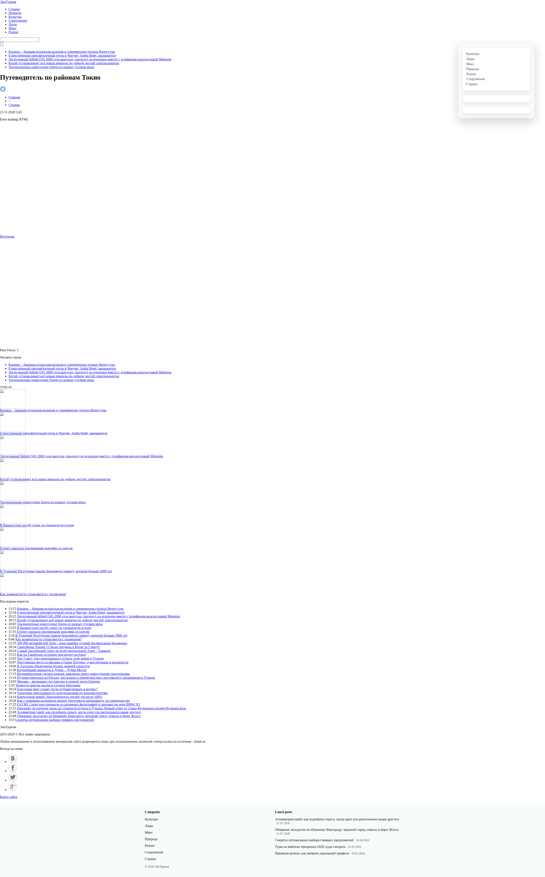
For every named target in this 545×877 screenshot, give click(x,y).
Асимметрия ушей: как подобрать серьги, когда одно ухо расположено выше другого (79, 712)
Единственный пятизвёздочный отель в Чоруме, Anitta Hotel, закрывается (62, 55)
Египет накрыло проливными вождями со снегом (36, 548)
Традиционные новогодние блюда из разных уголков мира (51, 67)
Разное (13, 32)
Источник (7, 236)
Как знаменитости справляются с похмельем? (33, 594)
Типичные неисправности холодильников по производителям (62, 693)
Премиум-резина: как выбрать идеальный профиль (312, 853)
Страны (14, 9)
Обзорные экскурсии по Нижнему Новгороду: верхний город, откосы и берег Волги (79, 716)
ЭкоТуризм (8, 2)
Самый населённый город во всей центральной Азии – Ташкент (64, 651)
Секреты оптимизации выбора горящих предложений (54, 720)
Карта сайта (8, 797)
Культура (15, 17)
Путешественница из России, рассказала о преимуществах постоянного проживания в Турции (86, 677)
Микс (13, 28)
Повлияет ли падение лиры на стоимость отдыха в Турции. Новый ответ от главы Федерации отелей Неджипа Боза (101, 708)
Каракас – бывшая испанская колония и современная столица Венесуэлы (62, 51)
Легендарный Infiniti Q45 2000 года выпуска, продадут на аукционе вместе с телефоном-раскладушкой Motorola (90, 59)
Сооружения (18, 20)
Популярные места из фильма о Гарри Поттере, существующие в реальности (72, 662)
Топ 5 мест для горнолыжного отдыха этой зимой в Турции (60, 658)
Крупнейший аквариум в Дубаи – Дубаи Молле (51, 670)
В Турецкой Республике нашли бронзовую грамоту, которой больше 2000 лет (56, 571)
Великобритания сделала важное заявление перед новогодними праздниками (73, 674)
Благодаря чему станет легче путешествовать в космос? (57, 689)
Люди (13, 24)
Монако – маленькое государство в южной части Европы (58, 681)
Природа (15, 13)
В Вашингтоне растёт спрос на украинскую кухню (37, 525)
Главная (14, 97)
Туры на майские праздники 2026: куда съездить (310, 846)
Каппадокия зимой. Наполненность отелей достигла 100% (59, 697)
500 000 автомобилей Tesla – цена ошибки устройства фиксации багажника (72, 643)
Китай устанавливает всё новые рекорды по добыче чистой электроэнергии (64, 63)
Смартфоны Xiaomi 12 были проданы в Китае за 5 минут (58, 647)
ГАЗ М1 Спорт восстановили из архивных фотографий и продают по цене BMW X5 (78, 704)
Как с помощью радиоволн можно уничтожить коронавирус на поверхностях (73, 700)
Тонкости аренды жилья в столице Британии (47, 685)
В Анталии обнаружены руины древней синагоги (53, 666)
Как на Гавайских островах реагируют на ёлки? (52, 654)
